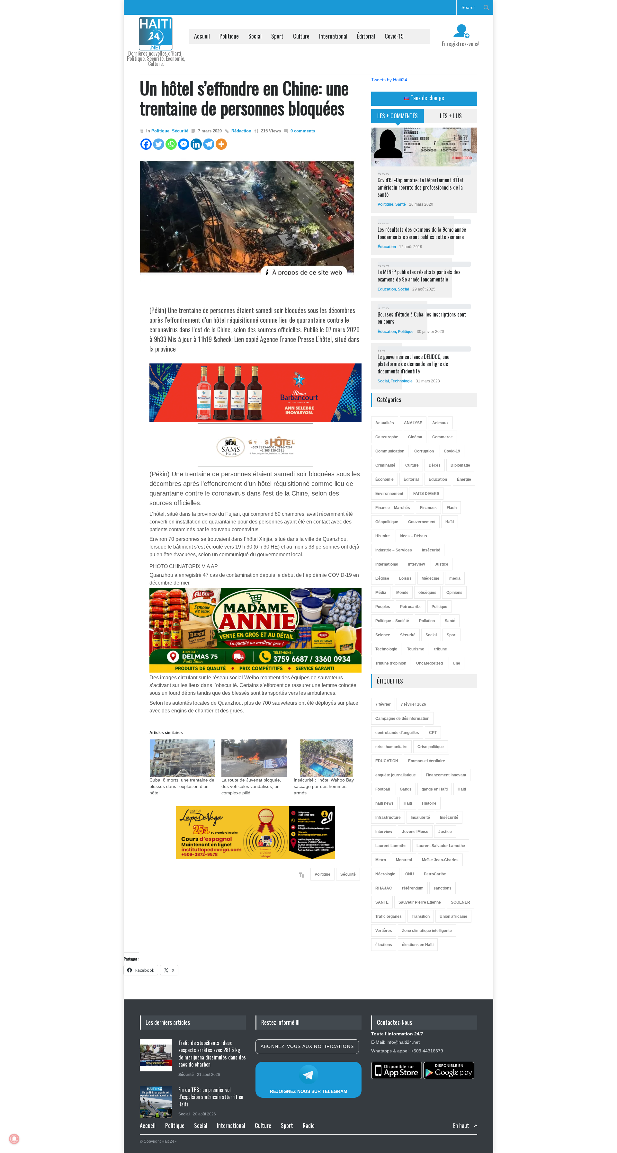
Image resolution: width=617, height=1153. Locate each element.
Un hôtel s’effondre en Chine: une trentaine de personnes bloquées (244, 97)
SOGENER (460, 902)
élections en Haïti (418, 945)
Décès (435, 465)
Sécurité (180, 131)
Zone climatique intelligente (427, 930)
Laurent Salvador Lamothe (440, 846)
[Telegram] (208, 144)
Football (382, 789)
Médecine (430, 578)
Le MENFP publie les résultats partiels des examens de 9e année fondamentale (419, 275)
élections (383, 945)
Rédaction (241, 131)
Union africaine (453, 916)
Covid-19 (394, 36)
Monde (402, 592)
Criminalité (385, 465)
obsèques (427, 592)
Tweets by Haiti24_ (390, 79)
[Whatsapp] (171, 144)
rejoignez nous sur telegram (308, 1091)
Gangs (406, 789)
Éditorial (366, 36)
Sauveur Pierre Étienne (419, 902)
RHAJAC (383, 888)
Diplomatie (460, 465)
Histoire (382, 536)
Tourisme (415, 649)
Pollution (427, 621)
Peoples (382, 606)
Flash (452, 507)
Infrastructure (388, 817)
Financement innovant (446, 775)
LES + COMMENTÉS (397, 116)
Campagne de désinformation (402, 718)
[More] (221, 144)
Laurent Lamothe (391, 846)
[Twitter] (158, 144)
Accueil (202, 36)
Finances (428, 507)
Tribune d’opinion (390, 663)
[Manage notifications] (14, 1139)
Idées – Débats (413, 536)
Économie (384, 479)
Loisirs (405, 578)
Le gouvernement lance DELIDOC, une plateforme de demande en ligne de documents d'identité (413, 364)
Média (380, 592)
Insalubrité (420, 817)
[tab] (397, 118)
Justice (441, 564)
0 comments (303, 131)
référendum (413, 888)
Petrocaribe (411, 606)
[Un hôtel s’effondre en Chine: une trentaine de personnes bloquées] (251, 225)
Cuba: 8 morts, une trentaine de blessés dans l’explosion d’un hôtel (181, 786)
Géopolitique (386, 522)
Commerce (442, 437)
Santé (400, 204)
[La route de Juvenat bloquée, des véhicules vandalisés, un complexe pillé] (254, 758)
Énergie (464, 479)
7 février (383, 704)
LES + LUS (451, 116)
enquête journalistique (395, 775)
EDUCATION (386, 761)
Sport (277, 36)
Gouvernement (421, 522)
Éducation (387, 247)
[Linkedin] (196, 144)
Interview (416, 564)
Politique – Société (392, 621)
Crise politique (430, 747)
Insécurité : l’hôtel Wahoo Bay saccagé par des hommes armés (324, 786)
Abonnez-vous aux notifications (307, 1046)
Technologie (402, 381)
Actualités (384, 423)
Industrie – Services (393, 550)
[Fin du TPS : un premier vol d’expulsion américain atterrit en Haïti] (156, 1102)
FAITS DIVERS (426, 493)
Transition (421, 916)
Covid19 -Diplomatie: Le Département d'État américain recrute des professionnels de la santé (421, 187)
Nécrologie (385, 874)
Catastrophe (386, 437)
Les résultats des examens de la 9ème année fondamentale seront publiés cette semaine (422, 233)
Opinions (454, 592)
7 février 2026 (413, 704)
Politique (229, 36)
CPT (433, 732)
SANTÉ (382, 902)
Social (255, 36)
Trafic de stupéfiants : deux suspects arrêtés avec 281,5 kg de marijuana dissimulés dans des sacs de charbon (212, 1053)
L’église (382, 578)
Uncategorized (429, 663)
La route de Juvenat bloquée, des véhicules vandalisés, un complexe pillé (251, 786)
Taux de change (426, 98)
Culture (301, 36)
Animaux (440, 423)
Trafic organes (388, 916)
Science (382, 635)
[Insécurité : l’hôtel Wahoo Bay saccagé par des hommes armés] (326, 758)
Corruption (424, 451)
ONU (409, 874)
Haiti (462, 789)
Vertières (383, 930)
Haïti (449, 522)
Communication (389, 451)
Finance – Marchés (392, 507)
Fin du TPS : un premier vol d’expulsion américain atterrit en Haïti (210, 1097)
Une (456, 663)
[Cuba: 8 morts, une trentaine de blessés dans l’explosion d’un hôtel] (182, 758)
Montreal (404, 860)
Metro (380, 860)
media (455, 578)
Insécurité (431, 550)
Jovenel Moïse (415, 831)
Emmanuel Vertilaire (426, 761)
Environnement (389, 493)
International (333, 36)
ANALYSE (413, 423)
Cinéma (415, 437)
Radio (309, 1125)
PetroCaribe (435, 874)
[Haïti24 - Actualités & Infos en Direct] (156, 43)
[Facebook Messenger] (183, 144)
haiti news (384, 803)
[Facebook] (146, 144)
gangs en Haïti (435, 789)
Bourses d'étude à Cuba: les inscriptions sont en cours (422, 317)
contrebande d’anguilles (397, 732)
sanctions (443, 888)
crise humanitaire (391, 747)
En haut (461, 1126)
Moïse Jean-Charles (440, 860)
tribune (440, 649)
